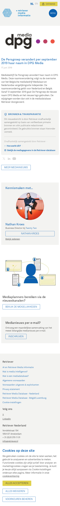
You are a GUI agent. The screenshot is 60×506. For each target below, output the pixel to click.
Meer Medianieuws (16, 167)
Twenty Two (31, 228)
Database (50, 4)
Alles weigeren (15, 491)
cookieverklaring (11, 476)
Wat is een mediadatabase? (16, 376)
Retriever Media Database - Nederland (21, 393)
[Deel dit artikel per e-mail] (14, 159)
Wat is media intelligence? (15, 371)
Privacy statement (11, 389)
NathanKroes (30, 233)
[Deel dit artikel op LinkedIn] (9, 159)
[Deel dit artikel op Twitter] (3, 159)
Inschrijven (16, 336)
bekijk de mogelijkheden (21, 306)
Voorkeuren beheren (19, 499)
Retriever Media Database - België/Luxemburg (24, 398)
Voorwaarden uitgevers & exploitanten (21, 385)
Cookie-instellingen (12, 402)
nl (32, 3)
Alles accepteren (16, 483)
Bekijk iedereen (12, 239)
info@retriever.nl (10, 441)
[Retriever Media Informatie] (16, 13)
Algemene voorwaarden (14, 380)
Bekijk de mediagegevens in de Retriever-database (31, 150)
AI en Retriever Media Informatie (18, 367)
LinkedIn (7, 419)
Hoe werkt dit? (14, 146)
